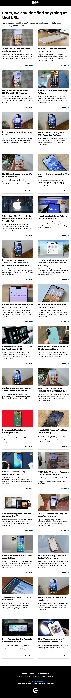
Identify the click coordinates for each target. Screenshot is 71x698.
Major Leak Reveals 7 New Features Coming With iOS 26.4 (52, 389)
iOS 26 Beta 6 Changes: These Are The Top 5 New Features (53, 473)
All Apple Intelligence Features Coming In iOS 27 (16, 514)
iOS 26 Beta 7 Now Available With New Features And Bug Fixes (17, 305)
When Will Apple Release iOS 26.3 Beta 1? (53, 175)
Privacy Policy (43, 673)
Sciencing (42, 683)
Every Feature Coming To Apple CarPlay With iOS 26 (17, 640)
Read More (28, 65)
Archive (32, 673)
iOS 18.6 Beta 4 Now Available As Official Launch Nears (53, 347)
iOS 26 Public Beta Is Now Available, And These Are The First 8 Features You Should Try (16, 263)
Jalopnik (28, 683)
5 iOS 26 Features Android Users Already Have (17, 556)
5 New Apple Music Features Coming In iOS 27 (15, 431)
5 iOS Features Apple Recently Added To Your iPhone (52, 556)
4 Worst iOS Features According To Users (53, 91)
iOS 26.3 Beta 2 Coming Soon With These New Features (51, 133)
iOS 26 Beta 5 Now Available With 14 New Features (17, 175)
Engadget (21, 683)
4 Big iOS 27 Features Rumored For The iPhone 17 (52, 50)
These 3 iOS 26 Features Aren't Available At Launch (16, 49)
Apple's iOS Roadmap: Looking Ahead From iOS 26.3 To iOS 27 (16, 389)
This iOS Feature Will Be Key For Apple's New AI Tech (52, 515)
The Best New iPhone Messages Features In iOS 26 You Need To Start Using (52, 263)
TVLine (35, 683)
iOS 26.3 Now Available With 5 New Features (52, 598)
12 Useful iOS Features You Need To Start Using (52, 431)
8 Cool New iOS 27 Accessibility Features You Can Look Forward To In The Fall (17, 218)
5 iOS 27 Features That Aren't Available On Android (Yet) (51, 640)
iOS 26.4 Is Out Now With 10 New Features (17, 133)
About (24, 673)
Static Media (26, 677)
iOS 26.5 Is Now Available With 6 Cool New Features (53, 305)
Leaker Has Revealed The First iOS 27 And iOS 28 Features (16, 91)
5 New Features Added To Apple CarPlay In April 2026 (17, 347)
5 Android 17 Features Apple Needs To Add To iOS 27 (15, 473)
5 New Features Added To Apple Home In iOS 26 (17, 598)
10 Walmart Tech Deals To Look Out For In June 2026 (52, 217)
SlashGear (50, 683)
